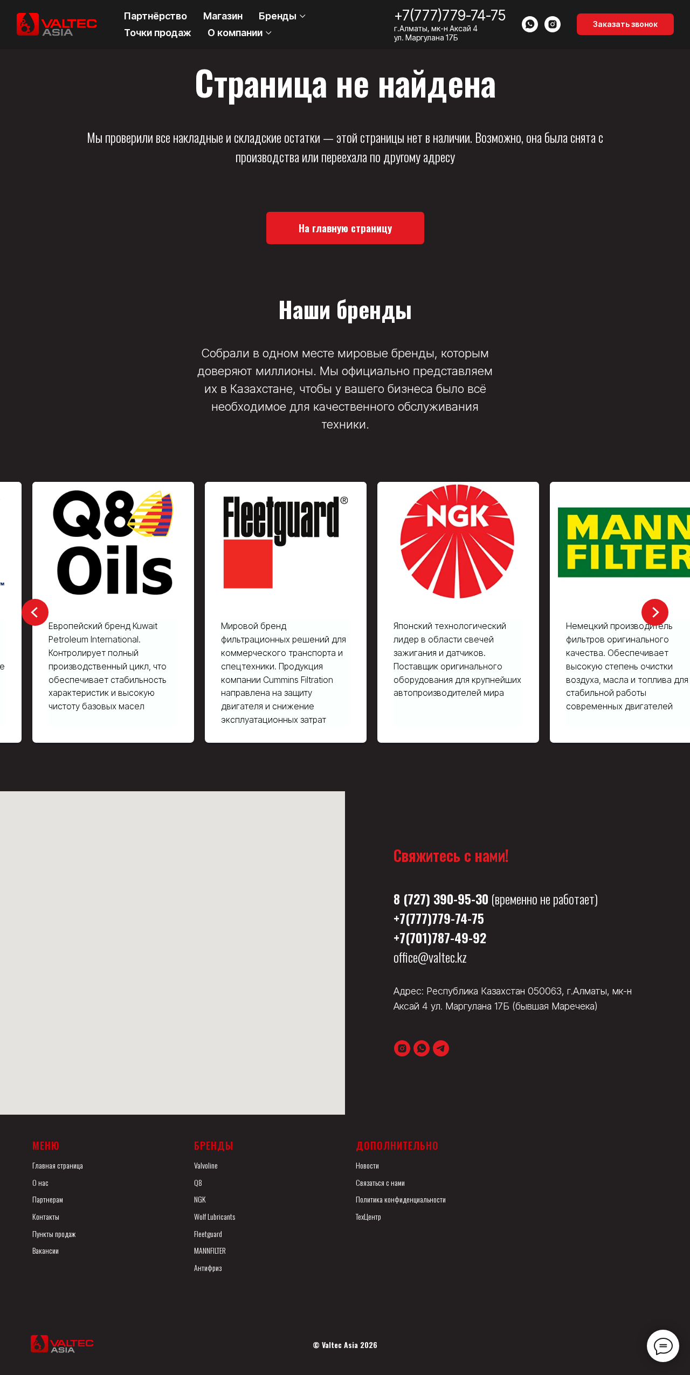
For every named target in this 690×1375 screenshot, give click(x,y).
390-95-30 (460, 898)
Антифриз (208, 1267)
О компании (235, 32)
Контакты (45, 1216)
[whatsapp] (530, 24)
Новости (367, 1165)
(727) (416, 898)
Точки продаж (157, 32)
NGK (199, 1199)
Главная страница (57, 1165)
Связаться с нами (380, 1182)
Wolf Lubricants (214, 1216)
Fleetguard (208, 1233)
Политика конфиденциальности (401, 1199)
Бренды (277, 16)
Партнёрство (155, 16)
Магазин (223, 16)
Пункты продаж (53, 1233)
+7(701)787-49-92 (440, 937)
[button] (625, 24)
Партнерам (47, 1199)
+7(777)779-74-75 (450, 15)
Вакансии (45, 1250)
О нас (40, 1182)
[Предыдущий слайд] (35, 612)
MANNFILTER (210, 1250)
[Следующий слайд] (654, 612)
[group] (113, 612)
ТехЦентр (368, 1216)
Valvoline (206, 1165)
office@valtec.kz (430, 956)
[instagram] (552, 24)
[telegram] (441, 1048)
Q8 (198, 1182)
